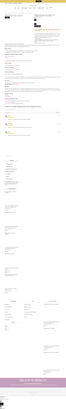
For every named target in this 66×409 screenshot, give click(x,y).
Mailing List (7, 329)
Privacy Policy (7, 319)
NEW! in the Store (9, 166)
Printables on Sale (9, 164)
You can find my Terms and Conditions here (12, 69)
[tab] (7, 44)
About (6, 328)
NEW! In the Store (27, 307)
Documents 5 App (10, 103)
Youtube (6, 57)
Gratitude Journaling (38, 40)
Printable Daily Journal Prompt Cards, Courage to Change (21, 148)
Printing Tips (15, 3)
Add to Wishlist (38, 38)
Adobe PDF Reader (15, 84)
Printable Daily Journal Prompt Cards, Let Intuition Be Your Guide (32, 148)
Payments (6, 312)
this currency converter (11, 182)
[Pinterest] (31, 389)
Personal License (16, 65)
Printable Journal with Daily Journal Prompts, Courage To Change (43, 148)
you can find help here (27, 78)
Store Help (10, 3)
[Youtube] (34, 389)
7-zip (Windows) (7, 96)
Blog (5, 325)
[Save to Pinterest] (1, 404)
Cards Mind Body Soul (54, 39)
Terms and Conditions (9, 317)
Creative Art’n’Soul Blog (9, 56)
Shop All (7, 176)
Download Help (17, 44)
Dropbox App (9, 100)
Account (6, 3)
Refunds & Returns (8, 314)
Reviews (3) (22, 44)
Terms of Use (20, 3)
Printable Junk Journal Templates (30, 312)
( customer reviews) (38, 17)
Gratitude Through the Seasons (47, 40)
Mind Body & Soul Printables (43, 39)
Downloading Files (8, 307)
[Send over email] (1, 406)
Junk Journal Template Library (11, 169)
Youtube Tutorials (9, 178)
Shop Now (38, 1)
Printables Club (9, 174)
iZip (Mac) (6, 95)
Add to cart (37, 26)
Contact (6, 326)
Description (7, 44)
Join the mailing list (52, 29)
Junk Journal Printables (10, 171)
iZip (7, 102)
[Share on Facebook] (1, 402)
